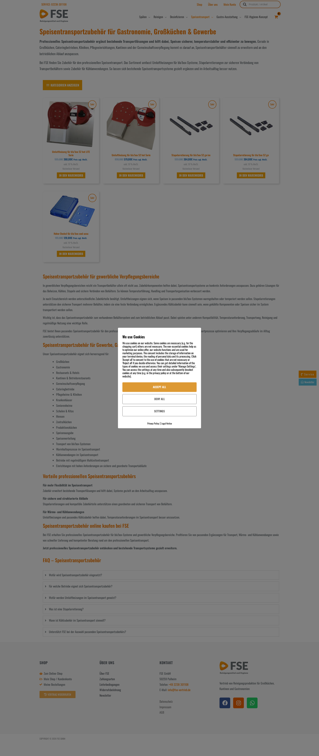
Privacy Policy (153, 423)
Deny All (159, 399)
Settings (159, 411)
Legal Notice (166, 423)
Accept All (159, 387)
